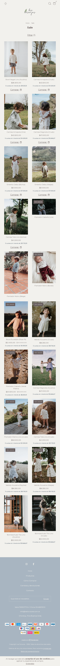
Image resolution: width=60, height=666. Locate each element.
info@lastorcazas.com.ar (30, 611)
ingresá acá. (47, 648)
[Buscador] (49, 3)
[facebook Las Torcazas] (33, 564)
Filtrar (30, 35)
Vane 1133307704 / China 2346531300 (30, 607)
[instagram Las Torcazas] (26, 564)
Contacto (30, 590)
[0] (54, 4)
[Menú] (6, 3)
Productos (30, 576)
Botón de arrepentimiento (30, 651)
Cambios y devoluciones (30, 586)
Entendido (30, 663)
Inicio (27, 23)
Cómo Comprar (30, 581)
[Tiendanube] (30, 640)
